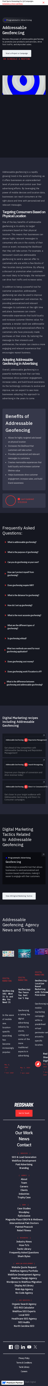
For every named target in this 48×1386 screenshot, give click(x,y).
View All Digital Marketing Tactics (19, 896)
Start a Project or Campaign (17, 53)
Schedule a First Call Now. (12, 4)
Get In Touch (24, 1113)
